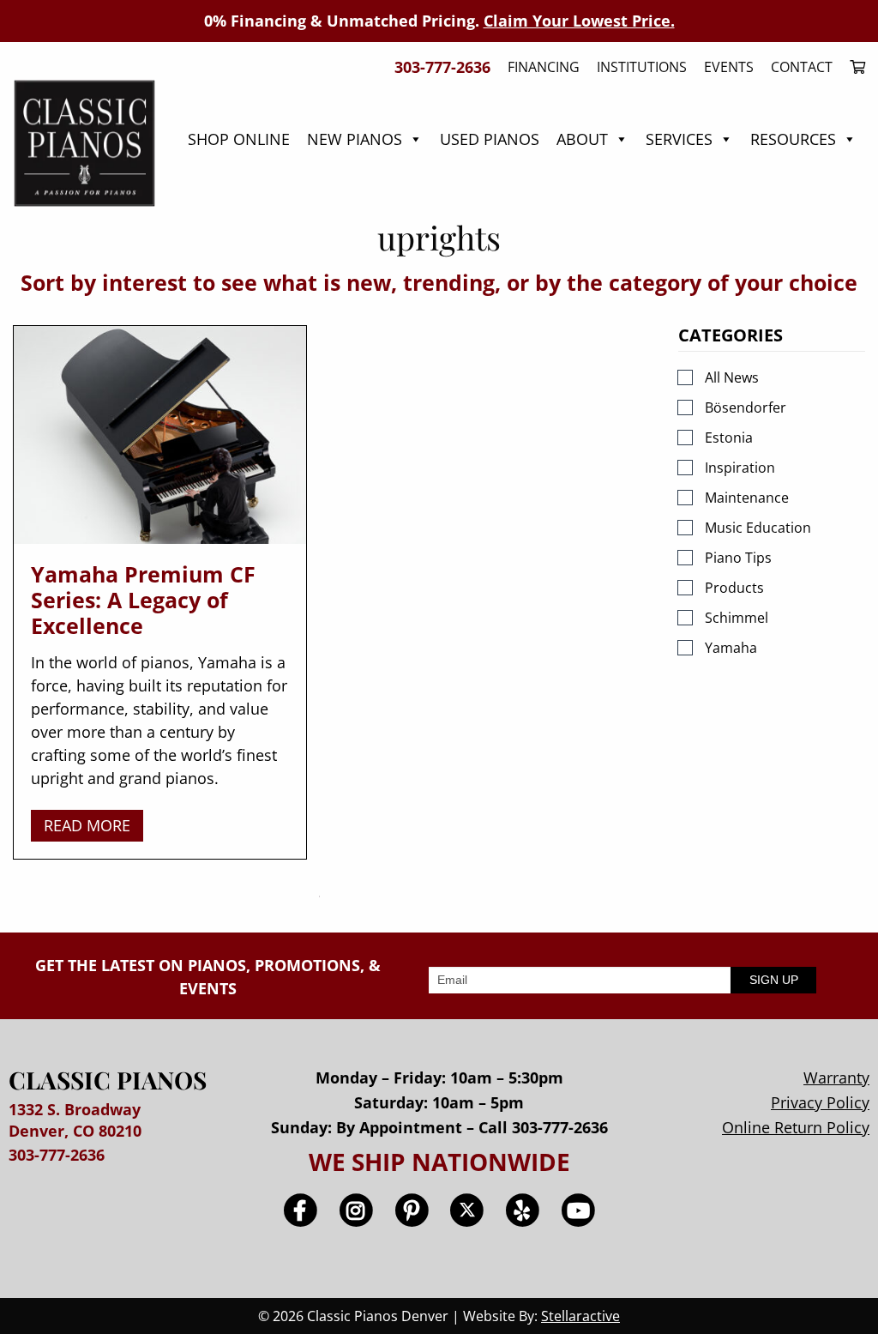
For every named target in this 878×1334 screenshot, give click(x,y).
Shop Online (239, 139)
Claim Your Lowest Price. (579, 20)
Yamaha (731, 647)
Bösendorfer (745, 407)
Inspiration (740, 467)
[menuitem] (853, 67)
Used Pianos (489, 139)
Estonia (729, 437)
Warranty (836, 1077)
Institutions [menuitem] (642, 67)
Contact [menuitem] (802, 67)
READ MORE (87, 825)
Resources (793, 139)
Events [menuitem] (729, 67)
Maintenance (747, 497)
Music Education (758, 527)
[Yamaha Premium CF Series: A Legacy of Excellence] (160, 435)
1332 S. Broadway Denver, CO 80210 (75, 1120)
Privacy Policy (820, 1102)
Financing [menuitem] (544, 67)
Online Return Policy (795, 1127)
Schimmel (736, 617)
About (582, 139)
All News (732, 377)
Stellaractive (580, 1316)
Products (734, 587)
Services (679, 139)
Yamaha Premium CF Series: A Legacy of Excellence (143, 599)
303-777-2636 (57, 1154)
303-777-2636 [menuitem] (442, 67)
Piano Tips (738, 557)
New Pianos (354, 139)
